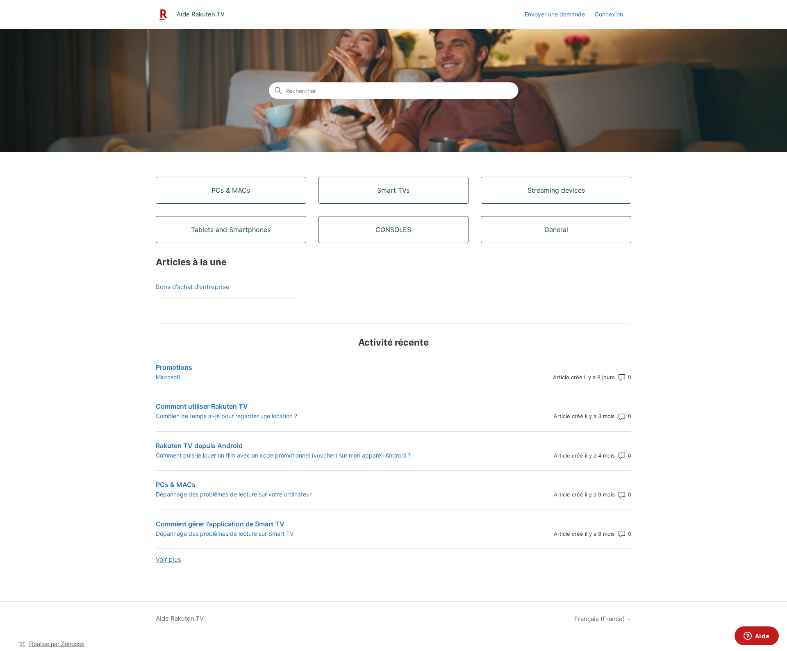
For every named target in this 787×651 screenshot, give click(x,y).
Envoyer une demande (555, 14)
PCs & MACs (176, 484)
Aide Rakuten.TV (180, 618)
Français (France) (600, 618)
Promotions (174, 367)
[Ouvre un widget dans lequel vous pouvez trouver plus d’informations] (756, 636)
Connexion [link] (609, 14)
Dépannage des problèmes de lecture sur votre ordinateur (234, 494)
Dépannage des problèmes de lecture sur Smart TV (224, 533)
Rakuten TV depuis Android (199, 446)
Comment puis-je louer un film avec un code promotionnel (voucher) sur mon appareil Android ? (283, 455)
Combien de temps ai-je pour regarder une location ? (226, 415)
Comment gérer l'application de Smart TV (220, 524)
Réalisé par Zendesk (56, 643)
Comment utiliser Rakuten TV (202, 406)
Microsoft (168, 376)
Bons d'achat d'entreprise (193, 287)
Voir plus (168, 559)
